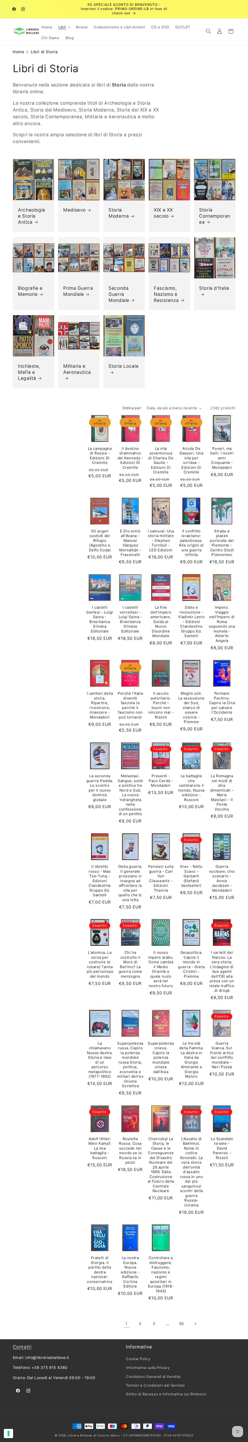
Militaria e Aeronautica (77, 369)
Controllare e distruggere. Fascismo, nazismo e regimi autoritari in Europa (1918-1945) (161, 1274)
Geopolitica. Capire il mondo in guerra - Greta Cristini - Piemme (191, 964)
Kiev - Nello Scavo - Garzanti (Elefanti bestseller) (191, 876)
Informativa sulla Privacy (148, 1367)
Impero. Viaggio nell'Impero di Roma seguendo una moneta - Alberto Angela (222, 624)
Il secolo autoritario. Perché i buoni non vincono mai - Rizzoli (160, 705)
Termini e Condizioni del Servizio (155, 1385)
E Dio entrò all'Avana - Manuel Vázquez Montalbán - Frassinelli (130, 543)
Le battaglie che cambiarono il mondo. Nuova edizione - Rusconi (191, 788)
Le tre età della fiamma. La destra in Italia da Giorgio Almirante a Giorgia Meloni (191, 1060)
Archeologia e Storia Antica (31, 216)
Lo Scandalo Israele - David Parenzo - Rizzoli (222, 1148)
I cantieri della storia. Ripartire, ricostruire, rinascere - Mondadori (100, 705)
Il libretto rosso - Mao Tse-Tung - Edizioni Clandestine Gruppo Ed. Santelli (100, 880)
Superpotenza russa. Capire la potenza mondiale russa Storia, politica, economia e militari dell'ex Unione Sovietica (130, 1064)
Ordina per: (132, 408)
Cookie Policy (138, 1359)
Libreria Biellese (80, 1435)
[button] (64, 27)
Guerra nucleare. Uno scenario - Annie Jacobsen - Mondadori (222, 878)
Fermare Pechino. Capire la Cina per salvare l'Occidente (222, 703)
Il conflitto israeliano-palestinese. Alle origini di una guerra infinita (191, 543)
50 (181, 1324)
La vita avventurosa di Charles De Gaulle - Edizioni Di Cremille (160, 460)
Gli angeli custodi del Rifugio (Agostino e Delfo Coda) (100, 540)
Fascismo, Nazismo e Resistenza (166, 294)
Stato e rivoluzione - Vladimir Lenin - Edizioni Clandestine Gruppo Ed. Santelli (191, 621)
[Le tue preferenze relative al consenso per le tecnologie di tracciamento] (8, 1433)
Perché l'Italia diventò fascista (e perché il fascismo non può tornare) (130, 705)
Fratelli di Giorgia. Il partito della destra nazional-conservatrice (99, 1269)
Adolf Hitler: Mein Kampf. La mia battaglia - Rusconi (99, 1148)
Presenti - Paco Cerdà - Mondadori (161, 781)
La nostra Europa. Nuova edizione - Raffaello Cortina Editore (130, 1271)
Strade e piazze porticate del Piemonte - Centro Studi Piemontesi (222, 543)
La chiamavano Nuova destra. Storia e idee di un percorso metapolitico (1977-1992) (100, 1060)
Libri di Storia (44, 51)
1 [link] (126, 1323)
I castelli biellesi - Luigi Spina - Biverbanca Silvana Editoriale (99, 619)
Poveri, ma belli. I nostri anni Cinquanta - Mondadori (221, 458)
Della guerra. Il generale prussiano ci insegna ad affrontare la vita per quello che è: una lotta (130, 883)
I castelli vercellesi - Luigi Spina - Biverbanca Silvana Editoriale (130, 619)
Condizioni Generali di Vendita (153, 1376)
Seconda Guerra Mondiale (118, 294)
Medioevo (74, 210)
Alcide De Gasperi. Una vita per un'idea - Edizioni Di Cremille (191, 460)
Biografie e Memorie (30, 291)
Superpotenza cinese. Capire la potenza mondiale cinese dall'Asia (161, 1057)
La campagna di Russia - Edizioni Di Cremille (100, 455)
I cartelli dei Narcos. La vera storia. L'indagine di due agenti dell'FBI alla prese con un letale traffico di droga (221, 971)
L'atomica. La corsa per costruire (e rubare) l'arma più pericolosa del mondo (100, 964)
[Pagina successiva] (195, 1324)
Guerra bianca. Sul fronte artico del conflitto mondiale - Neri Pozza (221, 1055)
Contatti (22, 1347)
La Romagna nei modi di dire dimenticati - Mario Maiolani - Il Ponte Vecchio (222, 792)
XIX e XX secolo (163, 213)
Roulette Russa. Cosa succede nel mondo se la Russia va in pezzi (130, 1150)
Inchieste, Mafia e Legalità (29, 372)
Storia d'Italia (214, 288)
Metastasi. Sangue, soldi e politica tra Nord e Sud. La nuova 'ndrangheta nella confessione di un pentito (130, 795)
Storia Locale (123, 366)
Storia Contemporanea (214, 216)
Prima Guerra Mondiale (78, 291)
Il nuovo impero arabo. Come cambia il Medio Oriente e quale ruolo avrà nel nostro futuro (161, 969)
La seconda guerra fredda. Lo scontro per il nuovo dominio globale (99, 788)
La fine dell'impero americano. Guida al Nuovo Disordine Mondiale (160, 621)
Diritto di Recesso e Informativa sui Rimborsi (166, 1394)
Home (18, 51)
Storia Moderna (118, 213)
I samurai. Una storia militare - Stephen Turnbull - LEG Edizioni (161, 540)
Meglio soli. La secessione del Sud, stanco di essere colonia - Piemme (191, 707)
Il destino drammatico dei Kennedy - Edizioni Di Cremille (130, 458)
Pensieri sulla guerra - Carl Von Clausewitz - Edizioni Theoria (161, 878)
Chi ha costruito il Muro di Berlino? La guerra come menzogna (130, 964)
